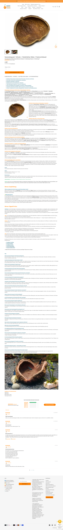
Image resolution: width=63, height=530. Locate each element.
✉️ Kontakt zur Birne (8, 488)
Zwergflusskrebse (26, 92)
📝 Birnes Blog (7, 489)
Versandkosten (12, 63)
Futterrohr (23, 132)
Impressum (48, 483)
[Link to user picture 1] (7, 440)
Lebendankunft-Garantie (50, 489)
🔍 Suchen (6, 491)
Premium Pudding (9, 243)
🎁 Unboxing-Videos (8, 485)
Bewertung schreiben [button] (50, 404)
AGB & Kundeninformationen (51, 485)
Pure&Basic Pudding (10, 242)
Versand (47, 480)
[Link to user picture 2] (13, 440)
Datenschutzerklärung (49, 484)
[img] (7, 412)
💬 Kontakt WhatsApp (8, 487)
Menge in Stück (7, 67)
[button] (26, 402)
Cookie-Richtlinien (49, 493)
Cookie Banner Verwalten (50, 494)
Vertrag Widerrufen (49, 497)
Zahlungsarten (48, 481)
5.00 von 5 (15, 404)
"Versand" (34, 518)
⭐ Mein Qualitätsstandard (9, 484)
